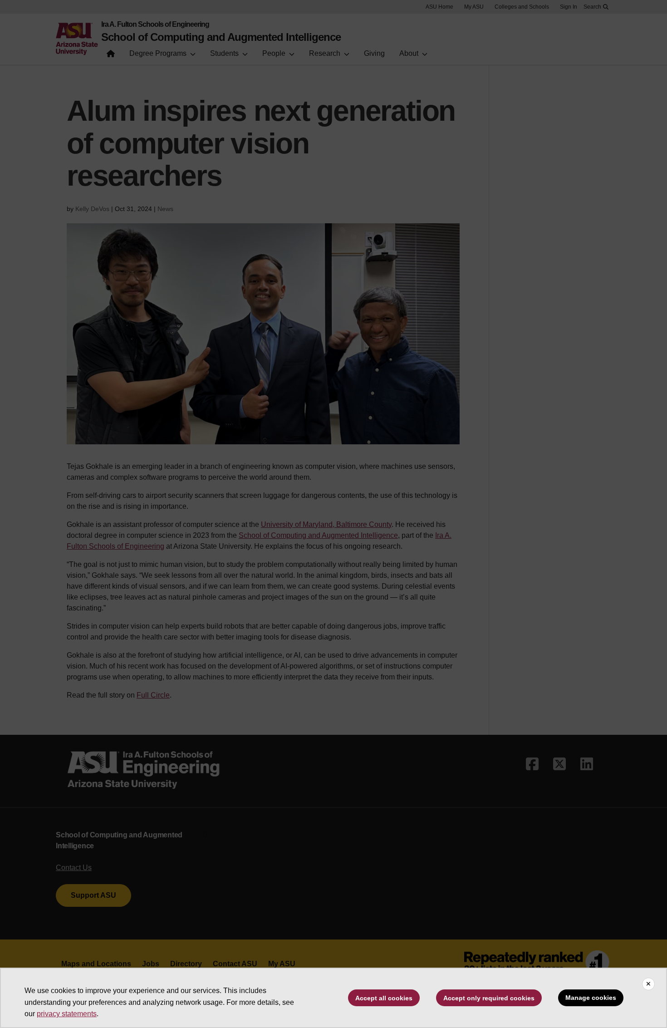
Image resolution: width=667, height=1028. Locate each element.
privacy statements (67, 1014)
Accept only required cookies (489, 998)
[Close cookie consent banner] (648, 984)
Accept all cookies (383, 998)
